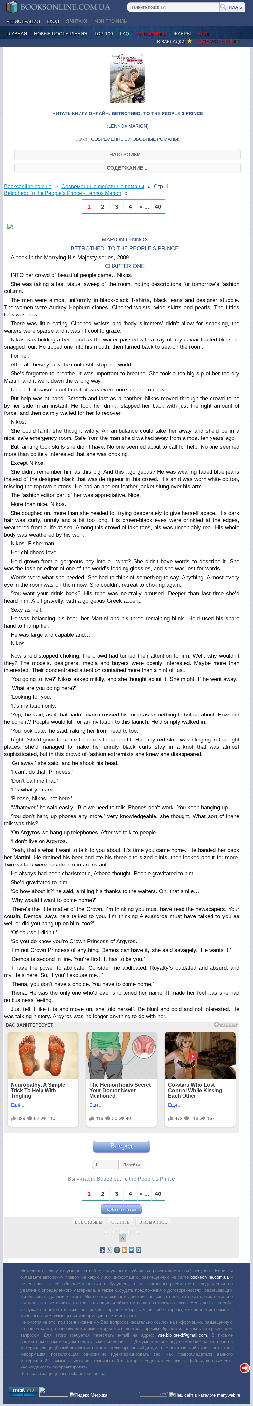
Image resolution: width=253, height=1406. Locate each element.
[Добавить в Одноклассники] (124, 1250)
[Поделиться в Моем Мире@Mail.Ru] (117, 1250)
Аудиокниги (151, 33)
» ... (144, 207)
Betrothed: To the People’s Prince (136, 1179)
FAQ (124, 33)
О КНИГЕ (120, 1222)
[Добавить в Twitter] (131, 1250)
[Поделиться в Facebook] (102, 1250)
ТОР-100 (103, 33)
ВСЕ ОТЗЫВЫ (88, 1222)
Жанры (182, 33)
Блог (204, 33)
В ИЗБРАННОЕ (153, 1222)
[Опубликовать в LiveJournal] (109, 1250)
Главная (16, 33)
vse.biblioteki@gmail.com (182, 1335)
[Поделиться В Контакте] (138, 1250)
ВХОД (53, 21)
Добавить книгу (219, 41)
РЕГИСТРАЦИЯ (23, 21)
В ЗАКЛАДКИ (172, 41)
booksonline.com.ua (209, 1277)
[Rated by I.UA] (53, 1395)
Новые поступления (60, 33)
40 (158, 207)
